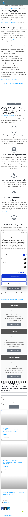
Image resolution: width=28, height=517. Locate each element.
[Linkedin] (8, 508)
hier (23, 511)
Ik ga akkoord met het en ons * (11, 404)
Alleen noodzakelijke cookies (14, 283)
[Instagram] (5, 508)
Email (2, 397)
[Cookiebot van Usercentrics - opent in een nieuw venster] (21, 232)
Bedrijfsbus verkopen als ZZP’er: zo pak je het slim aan (13, 493)
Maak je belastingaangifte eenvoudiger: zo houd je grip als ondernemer (12, 462)
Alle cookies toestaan (14, 276)
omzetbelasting (10, 39)
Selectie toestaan (14, 279)
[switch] (25, 259)
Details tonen (21, 272)
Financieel (6, 8)
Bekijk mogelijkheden (14, 324)
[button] (14, 104)
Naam (2, 392)
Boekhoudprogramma (13, 8)
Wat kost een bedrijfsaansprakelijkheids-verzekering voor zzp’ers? (11, 429)
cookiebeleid (4, 404)
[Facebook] (2, 508)
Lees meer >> (5, 434)
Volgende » (6, 502)
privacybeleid (15, 404)
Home (2, 8)
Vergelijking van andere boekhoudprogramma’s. (12, 299)
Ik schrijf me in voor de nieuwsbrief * (10, 402)
